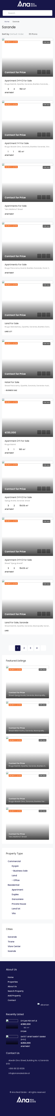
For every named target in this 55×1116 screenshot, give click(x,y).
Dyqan (15, 866)
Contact (12, 1000)
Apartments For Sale (16, 205)
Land (14, 875)
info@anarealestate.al (19, 1073)
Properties (13, 982)
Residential (13, 885)
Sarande (12, 936)
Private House (19, 903)
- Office (15, 880)
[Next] (43, 648)
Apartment (17, 889)
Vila (14, 913)
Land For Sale (12, 323)
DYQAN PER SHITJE (29, 1020)
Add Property (14, 995)
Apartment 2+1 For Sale (17, 440)
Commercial (14, 861)
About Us (12, 986)
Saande (12, 951)
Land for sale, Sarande (16, 622)
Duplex (15, 894)
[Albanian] (7, 1004)
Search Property (15, 991)
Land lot (16, 908)
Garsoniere (17, 899)
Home (7, 21)
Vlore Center (14, 946)
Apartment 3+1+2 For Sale (18, 80)
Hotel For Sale (12, 382)
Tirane (11, 941)
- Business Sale (20, 870)
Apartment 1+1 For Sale (17, 143)
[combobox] (19, 34)
